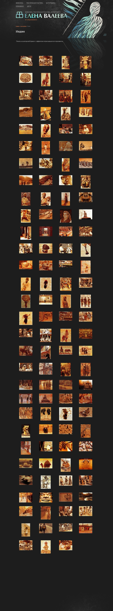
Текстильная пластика (34, 3)
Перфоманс (20, 6)
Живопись (19, 3)
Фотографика (50, 3)
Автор (29, 6)
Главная (17, 26)
